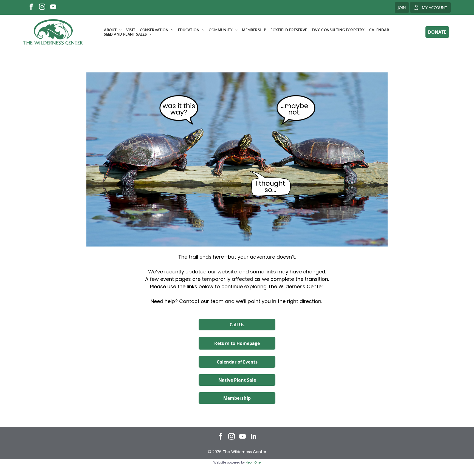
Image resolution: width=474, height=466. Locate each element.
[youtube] (53, 7)
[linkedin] (253, 436)
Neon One (253, 462)
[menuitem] (113, 30)
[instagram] (42, 7)
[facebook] (31, 7)
